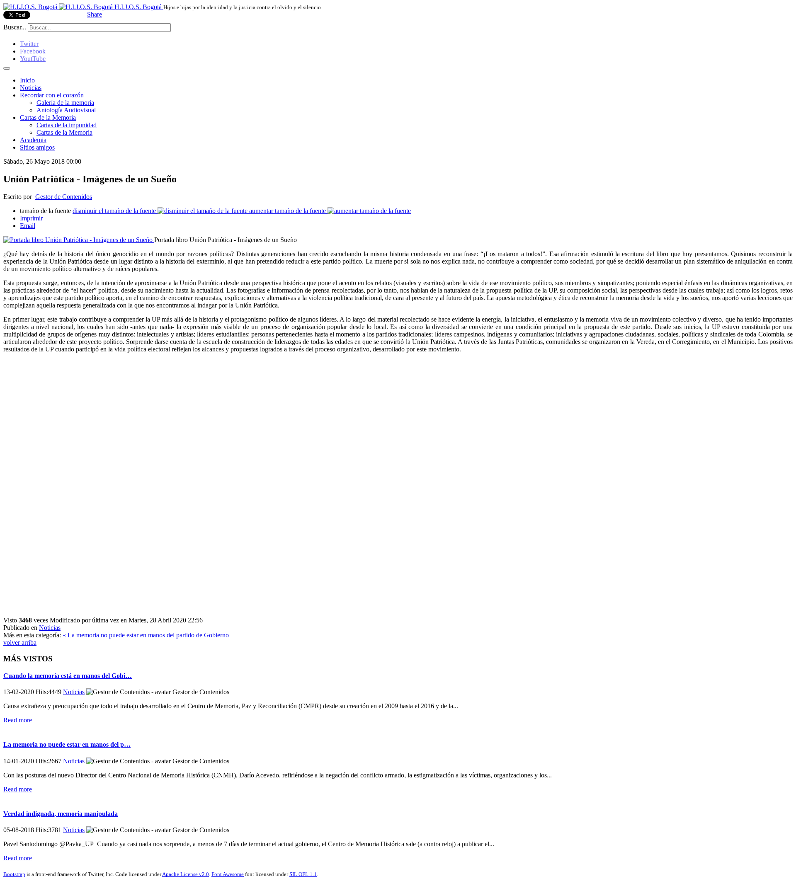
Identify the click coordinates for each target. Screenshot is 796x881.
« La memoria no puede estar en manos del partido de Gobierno (146, 635)
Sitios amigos (37, 147)
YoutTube (33, 58)
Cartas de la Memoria (48, 117)
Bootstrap (14, 874)
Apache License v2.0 (185, 874)
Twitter (29, 43)
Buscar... (14, 27)
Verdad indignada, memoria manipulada (60, 813)
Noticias (30, 87)
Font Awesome (227, 874)
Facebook (33, 51)
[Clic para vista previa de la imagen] (78, 239)
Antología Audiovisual (66, 110)
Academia (33, 139)
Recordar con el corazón (52, 95)
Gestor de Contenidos (63, 196)
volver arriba (19, 642)
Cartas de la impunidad (66, 124)
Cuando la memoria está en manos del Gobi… (67, 675)
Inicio (27, 80)
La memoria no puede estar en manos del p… (67, 744)
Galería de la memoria (65, 102)
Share (94, 14)
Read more (17, 720)
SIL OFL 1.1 (303, 874)
